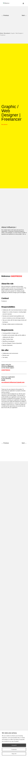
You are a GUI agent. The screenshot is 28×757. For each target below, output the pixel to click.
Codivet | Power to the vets (11, 706)
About (5, 468)
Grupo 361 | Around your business (12, 658)
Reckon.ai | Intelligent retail (11, 617)
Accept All (14, 745)
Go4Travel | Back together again (12, 596)
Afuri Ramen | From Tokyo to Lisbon (13, 651)
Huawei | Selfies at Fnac (10, 678)
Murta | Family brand (9, 713)
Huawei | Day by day (9, 630)
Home (1, 33)
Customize (14, 749)
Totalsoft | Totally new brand (11, 720)
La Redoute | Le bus (9, 665)
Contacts (6, 473)
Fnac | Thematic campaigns (11, 637)
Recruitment (7, 33)
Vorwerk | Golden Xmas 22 (10, 589)
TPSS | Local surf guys (9, 610)
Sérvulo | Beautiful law (9, 727)
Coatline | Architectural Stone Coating (13, 582)
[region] (14, 743)
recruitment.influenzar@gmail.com (12, 382)
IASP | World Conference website (12, 624)
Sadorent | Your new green (11, 699)
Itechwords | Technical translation (12, 603)
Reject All (14, 753)
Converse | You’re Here (10, 692)
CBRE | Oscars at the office (11, 672)
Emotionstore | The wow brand (11, 644)
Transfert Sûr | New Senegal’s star (12, 685)
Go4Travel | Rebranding (10, 576)
